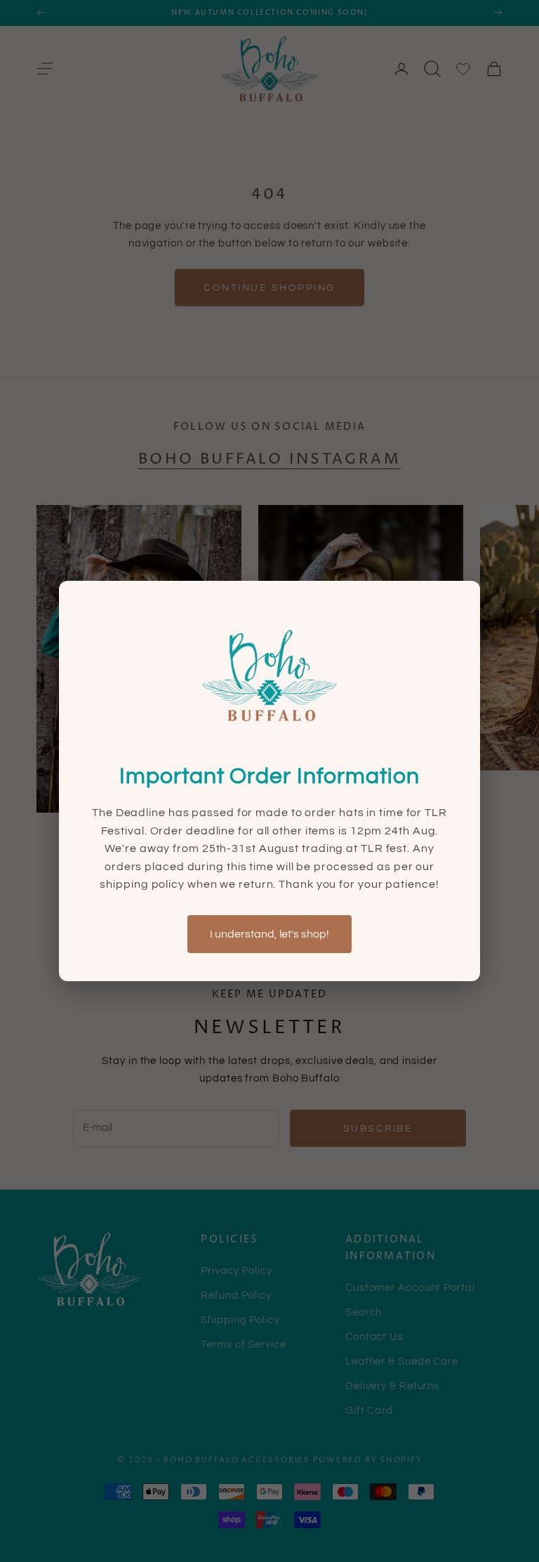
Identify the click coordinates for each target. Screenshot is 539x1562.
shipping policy (143, 884)
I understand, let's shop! (269, 934)
